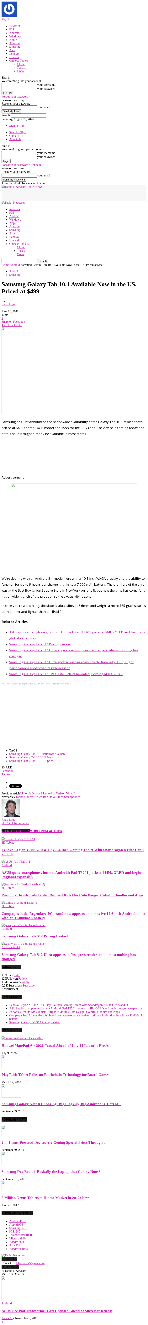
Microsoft (17, 1238)
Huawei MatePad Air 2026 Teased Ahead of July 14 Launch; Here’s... (56, 1046)
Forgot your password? (16, 96)
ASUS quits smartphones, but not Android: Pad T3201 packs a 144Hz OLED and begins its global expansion (76, 1008)
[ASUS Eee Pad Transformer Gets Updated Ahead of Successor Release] (33, 1299)
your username (46, 84)
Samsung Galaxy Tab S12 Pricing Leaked (40, 644)
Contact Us (16, 135)
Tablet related (20, 1235)
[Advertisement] (47, 194)
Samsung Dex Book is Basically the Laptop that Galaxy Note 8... (52, 1172)
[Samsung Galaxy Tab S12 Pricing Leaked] (23, 925)
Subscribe (28, 985)
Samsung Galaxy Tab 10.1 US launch (32, 757)
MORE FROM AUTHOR (46, 831)
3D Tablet (8, 842)
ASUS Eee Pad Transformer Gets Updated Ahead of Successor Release (57, 1311)
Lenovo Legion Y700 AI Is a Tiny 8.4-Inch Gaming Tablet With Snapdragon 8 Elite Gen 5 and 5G (69, 1005)
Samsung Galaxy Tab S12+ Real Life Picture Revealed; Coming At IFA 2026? (66, 674)
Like (17, 975)
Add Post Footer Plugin (46, 683)
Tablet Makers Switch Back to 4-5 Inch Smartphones (48, 797)
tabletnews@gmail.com (30, 1263)
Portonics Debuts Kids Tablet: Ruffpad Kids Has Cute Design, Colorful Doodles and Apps (72, 895)
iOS (11, 29)
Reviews (14, 26)
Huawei (14, 57)
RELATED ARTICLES (16, 831)
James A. (7, 1318)
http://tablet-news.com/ (15, 823)
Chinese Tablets (19, 60)
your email (43, 107)
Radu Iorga (8, 304)
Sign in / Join (17, 125)
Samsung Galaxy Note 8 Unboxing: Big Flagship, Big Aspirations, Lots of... (61, 1104)
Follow (22, 978)
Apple (13, 39)
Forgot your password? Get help (21, 164)
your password (46, 88)
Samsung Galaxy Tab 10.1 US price (31, 760)
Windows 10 (19, 1248)
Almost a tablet (11, 947)
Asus (12, 50)
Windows (15, 36)
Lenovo (14, 53)
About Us (15, 139)
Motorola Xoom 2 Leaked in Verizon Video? (47, 793)
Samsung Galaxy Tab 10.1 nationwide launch (37, 754)
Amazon (14, 43)
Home (5, 264)
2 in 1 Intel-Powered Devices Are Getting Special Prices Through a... (55, 1142)
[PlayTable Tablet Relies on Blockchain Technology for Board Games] (11, 1067)
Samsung (14, 46)
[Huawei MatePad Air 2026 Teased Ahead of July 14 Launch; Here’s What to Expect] (22, 1038)
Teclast (21, 67)
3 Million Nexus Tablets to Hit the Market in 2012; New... (47, 1198)
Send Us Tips (17, 132)
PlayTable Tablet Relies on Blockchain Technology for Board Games (55, 1075)
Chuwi (21, 64)
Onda (20, 71)
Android (14, 32)
